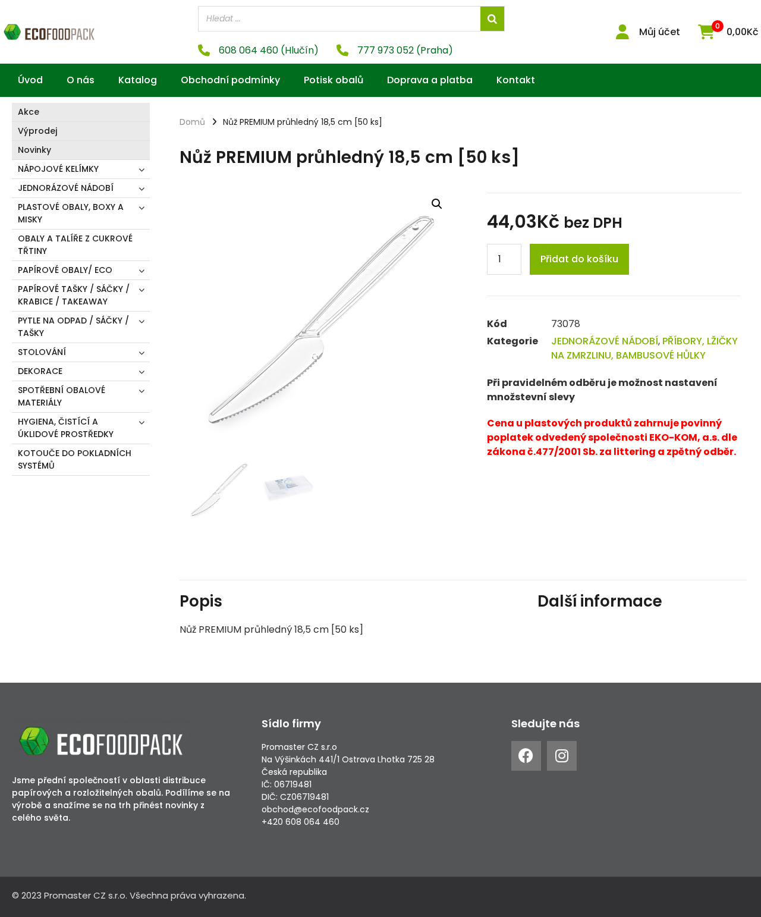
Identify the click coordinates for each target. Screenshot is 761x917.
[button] (437, 204)
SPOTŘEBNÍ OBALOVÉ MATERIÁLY (61, 396)
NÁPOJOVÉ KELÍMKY (58, 169)
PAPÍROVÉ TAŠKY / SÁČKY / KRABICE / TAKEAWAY (74, 295)
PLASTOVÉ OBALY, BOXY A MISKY (71, 213)
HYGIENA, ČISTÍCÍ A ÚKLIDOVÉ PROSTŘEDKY (66, 428)
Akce (28, 112)
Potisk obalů (333, 80)
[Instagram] (562, 756)
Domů (192, 122)
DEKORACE (40, 371)
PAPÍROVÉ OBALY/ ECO (65, 270)
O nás (81, 80)
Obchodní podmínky (230, 80)
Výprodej (37, 131)
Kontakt (515, 80)
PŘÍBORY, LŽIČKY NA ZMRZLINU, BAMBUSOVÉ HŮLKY (644, 348)
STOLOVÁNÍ (42, 352)
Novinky (34, 150)
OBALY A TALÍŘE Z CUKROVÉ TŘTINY (75, 245)
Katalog (137, 80)
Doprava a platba (430, 80)
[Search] (492, 19)
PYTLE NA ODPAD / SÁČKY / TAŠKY (73, 327)
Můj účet (659, 32)
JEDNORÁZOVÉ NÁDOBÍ (66, 188)
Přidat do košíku (579, 259)
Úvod (30, 80)
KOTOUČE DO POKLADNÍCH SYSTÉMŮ (74, 459)
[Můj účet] (622, 31)
